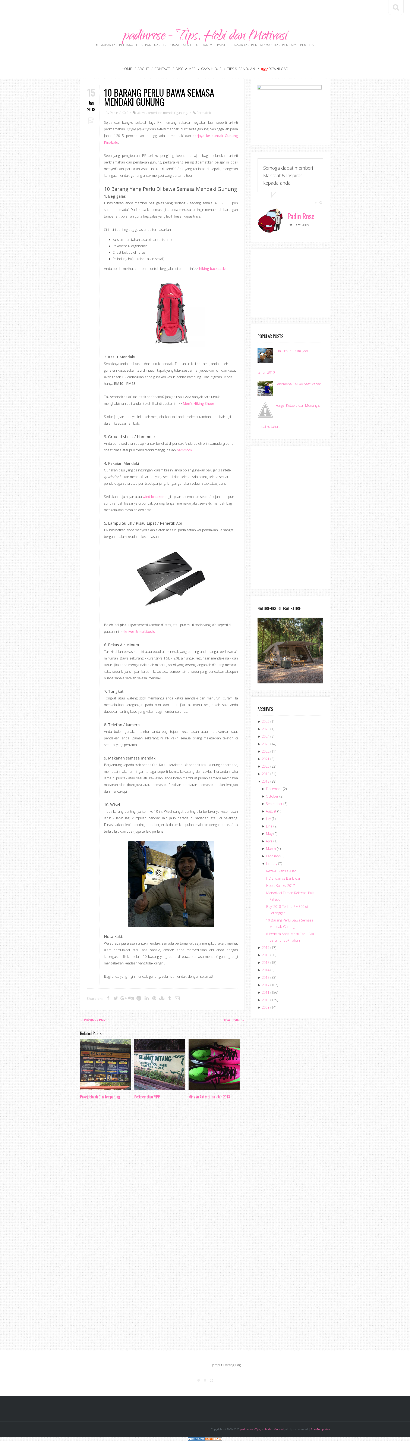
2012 (265, 985)
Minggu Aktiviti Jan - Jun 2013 (209, 1097)
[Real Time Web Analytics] (213, 1438)
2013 (265, 977)
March (271, 848)
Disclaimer (186, 68)
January (271, 863)
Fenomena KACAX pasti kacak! (298, 384)
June (269, 826)
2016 (265, 955)
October (272, 796)
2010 (265, 1000)
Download (278, 68)
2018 (265, 781)
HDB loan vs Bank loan (283, 878)
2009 (265, 1007)
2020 (265, 766)
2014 (265, 970)
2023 (265, 744)
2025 (265, 729)
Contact (162, 68)
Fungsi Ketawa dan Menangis (297, 405)
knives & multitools (139, 631)
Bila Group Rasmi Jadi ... (292, 351)
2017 (265, 947)
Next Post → (234, 1020)
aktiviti (141, 112)
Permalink (203, 112)
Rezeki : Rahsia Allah (281, 871)
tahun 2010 (266, 372)
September (274, 803)
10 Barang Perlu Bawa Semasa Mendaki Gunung (159, 97)
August (271, 811)
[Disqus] (162, 1168)
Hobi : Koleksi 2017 (280, 885)
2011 (265, 992)
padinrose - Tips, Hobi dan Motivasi (205, 37)
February (273, 856)
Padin (114, 112)
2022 (265, 751)
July (268, 818)
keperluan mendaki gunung (167, 112)
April (269, 841)
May (269, 833)
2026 (265, 721)
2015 (265, 962)
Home (127, 68)
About (143, 68)
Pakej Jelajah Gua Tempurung (100, 1097)
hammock (184, 450)
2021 (265, 759)
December (274, 788)
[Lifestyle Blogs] (196, 1438)
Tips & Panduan (241, 68)
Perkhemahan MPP (147, 1097)
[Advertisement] (205, 9)
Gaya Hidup (211, 68)
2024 (265, 736)
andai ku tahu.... (269, 426)
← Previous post (93, 1020)
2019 (265, 773)
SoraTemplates (320, 1429)
